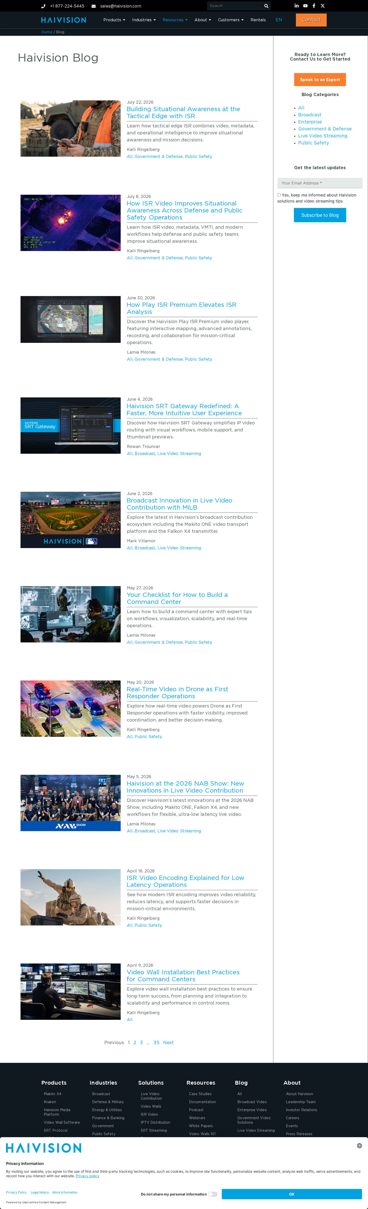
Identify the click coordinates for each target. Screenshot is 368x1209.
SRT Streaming (154, 1130)
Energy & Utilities (107, 1110)
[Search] (266, 6)
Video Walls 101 (202, 1134)
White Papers (201, 1126)
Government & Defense (159, 157)
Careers (292, 1118)
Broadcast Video (252, 1102)
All (130, 157)
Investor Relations (301, 1110)
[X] (323, 6)
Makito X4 (52, 1094)
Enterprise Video (252, 1110)
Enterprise (310, 122)
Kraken (50, 1102)
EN (279, 20)
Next (168, 1043)
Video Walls (151, 1106)
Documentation (202, 1102)
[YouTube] (306, 6)
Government (103, 1126)
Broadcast (145, 454)
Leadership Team (301, 1102)
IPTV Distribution (155, 1122)
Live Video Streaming (179, 454)
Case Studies (200, 1094)
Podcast (196, 1110)
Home (46, 32)
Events (292, 1126)
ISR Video (149, 1114)
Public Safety (198, 157)
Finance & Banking (108, 1118)
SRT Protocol (55, 1130)
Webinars (197, 1118)
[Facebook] (314, 6)
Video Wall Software (62, 1122)
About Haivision (299, 1094)
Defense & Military (108, 1102)
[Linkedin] (297, 6)
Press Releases (299, 1134)
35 (156, 1043)
